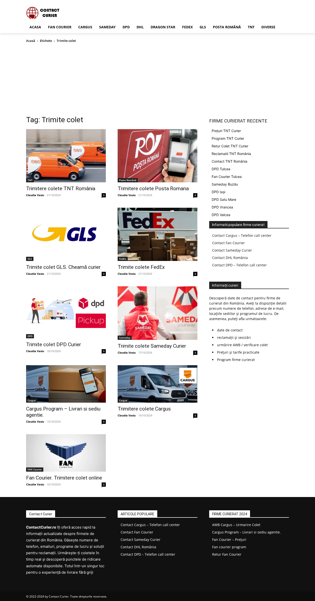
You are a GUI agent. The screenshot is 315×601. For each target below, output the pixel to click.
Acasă (30, 40)
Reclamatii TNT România (231, 154)
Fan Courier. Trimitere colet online (64, 478)
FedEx (122, 258)
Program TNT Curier (228, 138)
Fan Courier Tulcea (227, 176)
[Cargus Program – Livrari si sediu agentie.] (66, 384)
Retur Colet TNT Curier (230, 146)
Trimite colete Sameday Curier (152, 346)
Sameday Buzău (225, 184)
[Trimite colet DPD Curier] (66, 312)
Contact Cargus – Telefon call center (241, 235)
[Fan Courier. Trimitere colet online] (66, 453)
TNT (30, 180)
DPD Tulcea (221, 169)
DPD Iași (218, 192)
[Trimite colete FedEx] (157, 234)
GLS (30, 258)
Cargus (32, 400)
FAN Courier (35, 469)
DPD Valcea (221, 215)
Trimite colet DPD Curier (53, 344)
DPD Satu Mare (224, 199)
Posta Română (127, 180)
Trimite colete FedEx (141, 267)
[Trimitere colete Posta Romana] (157, 155)
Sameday (124, 337)
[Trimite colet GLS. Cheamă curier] (66, 234)
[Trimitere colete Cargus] (157, 384)
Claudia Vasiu (35, 195)
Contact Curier (59, 596)
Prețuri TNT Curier (226, 131)
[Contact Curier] (65, 13)
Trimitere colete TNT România (60, 188)
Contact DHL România (230, 257)
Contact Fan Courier (228, 242)
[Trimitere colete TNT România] (66, 155)
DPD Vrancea (222, 207)
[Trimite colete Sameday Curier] (157, 313)
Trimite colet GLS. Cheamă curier (63, 267)
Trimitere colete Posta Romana (153, 188)
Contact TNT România (229, 161)
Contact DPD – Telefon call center (239, 265)
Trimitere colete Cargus (144, 409)
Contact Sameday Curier (232, 250)
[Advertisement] (157, 80)
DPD (30, 336)
